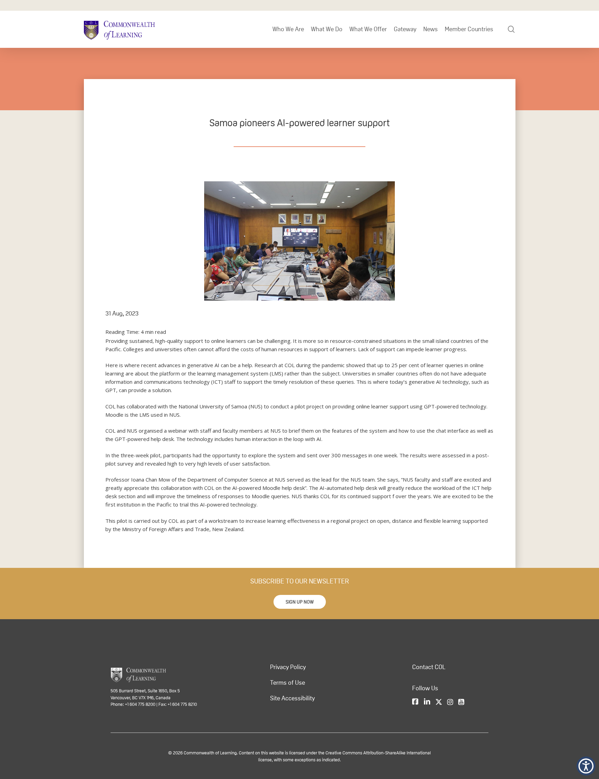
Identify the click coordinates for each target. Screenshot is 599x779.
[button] (300, 602)
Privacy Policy (288, 667)
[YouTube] (461, 702)
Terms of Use (287, 682)
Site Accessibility (292, 698)
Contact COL (428, 667)
